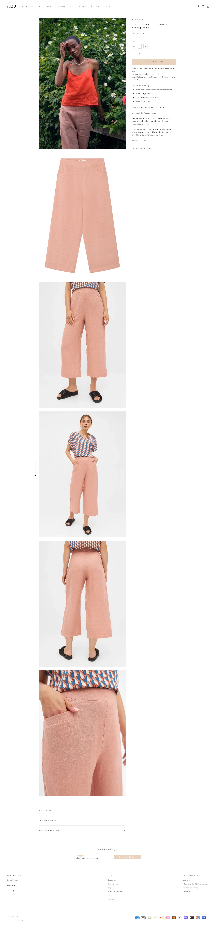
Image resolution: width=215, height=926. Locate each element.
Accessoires (27, 6)
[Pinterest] (145, 140)
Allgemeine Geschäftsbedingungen (195, 884)
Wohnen (61, 6)
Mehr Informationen (142, 148)
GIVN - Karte (45, 810)
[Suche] (203, 6)
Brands (83, 6)
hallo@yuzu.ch (12, 885)
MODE (50, 6)
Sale (72, 6)
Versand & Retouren (49, 830)
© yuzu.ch (13, 917)
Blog (109, 888)
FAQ (109, 895)
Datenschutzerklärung (190, 888)
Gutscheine (112, 880)
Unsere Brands (113, 884)
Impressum (187, 891)
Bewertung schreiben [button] (127, 857)
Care (40, 6)
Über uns (95, 6)
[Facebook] (139, 140)
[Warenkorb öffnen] (208, 6)
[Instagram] (13, 890)
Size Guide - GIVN (47, 820)
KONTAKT (109, 6)
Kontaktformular (12, 880)
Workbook (111, 899)
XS (134, 46)
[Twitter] (142, 140)
